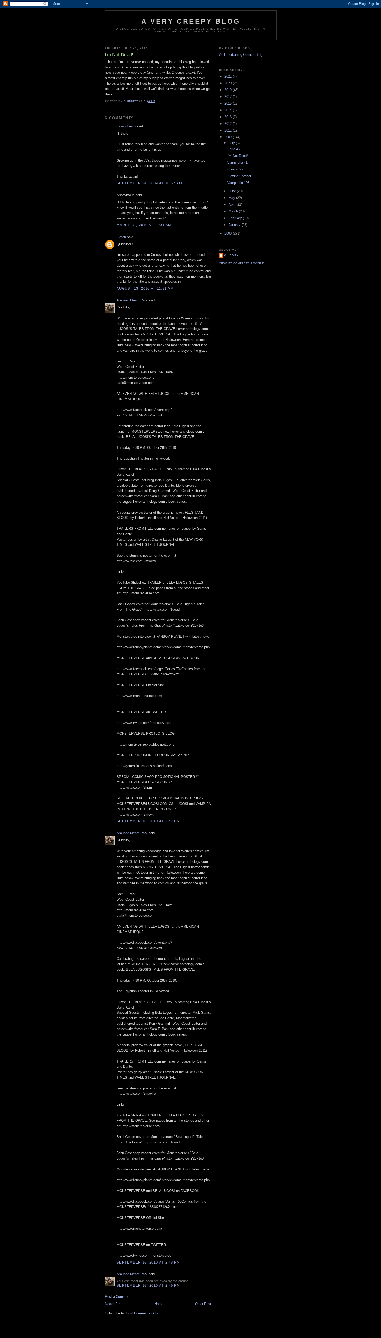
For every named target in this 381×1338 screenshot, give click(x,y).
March (234, 211)
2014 (228, 110)
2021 (228, 76)
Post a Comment (117, 1297)
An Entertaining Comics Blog (240, 55)
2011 (228, 130)
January (235, 225)
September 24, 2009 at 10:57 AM (149, 183)
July (232, 143)
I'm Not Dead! (237, 156)
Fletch (121, 237)
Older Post (203, 1304)
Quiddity (231, 255)
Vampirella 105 (238, 183)
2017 (228, 97)
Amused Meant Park (132, 300)
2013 (228, 117)
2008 (228, 233)
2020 (228, 83)
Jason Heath (126, 126)
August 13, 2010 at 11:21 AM (145, 289)
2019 (228, 90)
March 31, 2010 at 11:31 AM (144, 225)
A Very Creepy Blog (191, 21)
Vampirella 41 (237, 162)
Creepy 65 (235, 169)
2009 (228, 137)
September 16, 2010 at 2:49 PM (148, 1285)
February (236, 218)
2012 (228, 124)
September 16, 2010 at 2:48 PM (148, 1262)
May (232, 198)
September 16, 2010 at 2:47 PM (148, 821)
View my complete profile (241, 263)
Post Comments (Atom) (143, 1313)
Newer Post (113, 1304)
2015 (228, 103)
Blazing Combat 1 (240, 176)
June (233, 191)
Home (158, 1304)
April (232, 204)
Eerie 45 (233, 149)
